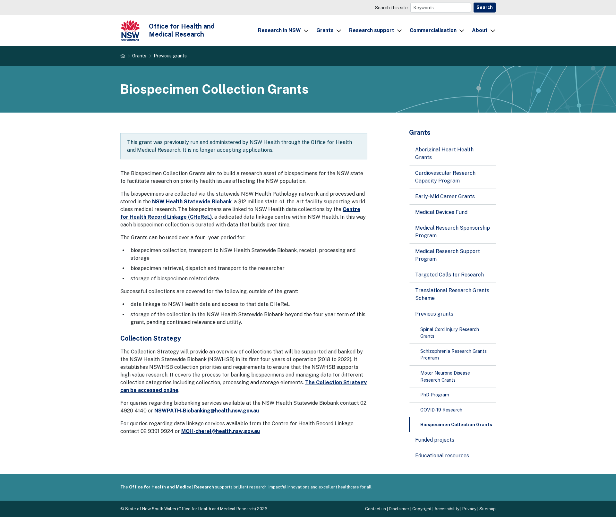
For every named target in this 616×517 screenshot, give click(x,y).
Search (484, 7)
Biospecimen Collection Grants (456, 424)
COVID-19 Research (441, 409)
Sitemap (487, 508)
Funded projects (434, 440)
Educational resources (442, 456)
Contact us (375, 508)
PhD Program (434, 394)
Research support (371, 30)
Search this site (391, 7)
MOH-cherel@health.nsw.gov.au (220, 431)
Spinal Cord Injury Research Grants (449, 332)
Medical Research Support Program (447, 255)
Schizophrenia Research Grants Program (453, 354)
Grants (325, 30)
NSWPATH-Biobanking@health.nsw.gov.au (206, 411)
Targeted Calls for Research (449, 275)
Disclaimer (399, 508)
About (480, 30)
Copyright (422, 508)
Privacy (469, 508)
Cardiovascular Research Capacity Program (445, 177)
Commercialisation (433, 30)
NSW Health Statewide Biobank (192, 202)
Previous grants (170, 55)
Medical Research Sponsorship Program (452, 232)
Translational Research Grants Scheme (452, 294)
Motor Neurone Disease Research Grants (445, 376)
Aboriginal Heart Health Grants (444, 153)
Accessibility (446, 508)
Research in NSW (279, 30)
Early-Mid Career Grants (445, 196)
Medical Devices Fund (441, 212)
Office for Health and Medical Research (171, 487)
